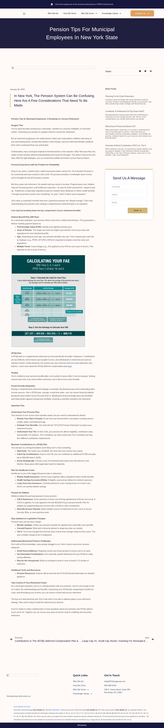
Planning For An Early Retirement (119, 96)
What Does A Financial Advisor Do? (120, 126)
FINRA (54, 710)
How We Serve (69, 13)
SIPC (58, 710)
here (70, 366)
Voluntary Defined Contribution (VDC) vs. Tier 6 (125, 145)
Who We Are (53, 13)
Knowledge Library (110, 13)
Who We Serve (87, 13)
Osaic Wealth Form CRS (22, 707)
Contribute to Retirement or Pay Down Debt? (124, 111)
